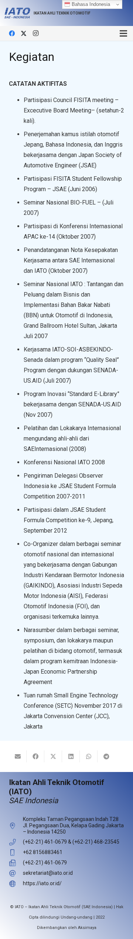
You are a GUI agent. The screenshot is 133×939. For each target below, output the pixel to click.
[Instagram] (35, 33)
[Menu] (123, 33)
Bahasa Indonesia (90, 4)
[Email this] (18, 756)
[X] (24, 33)
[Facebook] (12, 33)
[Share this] (35, 756)
